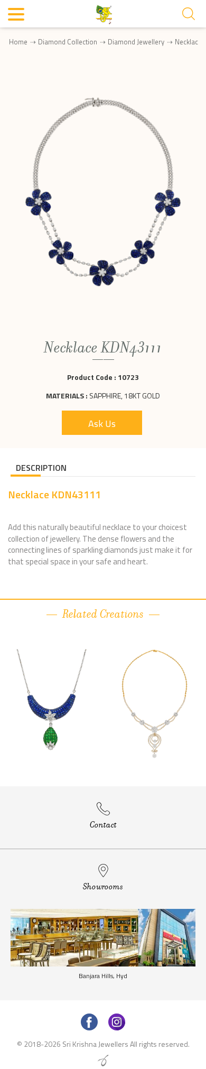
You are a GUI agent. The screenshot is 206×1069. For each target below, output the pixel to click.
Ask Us (102, 423)
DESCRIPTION (41, 467)
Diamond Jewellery (136, 41)
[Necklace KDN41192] (51, 704)
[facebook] (89, 1022)
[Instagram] (116, 1022)
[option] (51, 705)
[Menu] (16, 16)
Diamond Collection (67, 41)
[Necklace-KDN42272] (154, 704)
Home (18, 41)
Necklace (188, 41)
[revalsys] (103, 1060)
